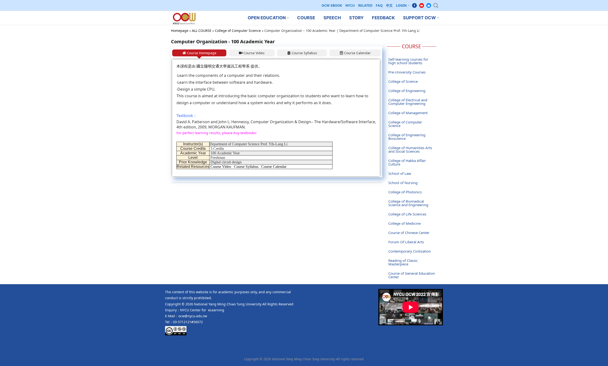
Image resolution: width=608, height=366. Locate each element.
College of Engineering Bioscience (406, 136)
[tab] (199, 52)
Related (365, 5)
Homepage (179, 30)
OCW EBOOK (332, 5)
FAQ (379, 5)
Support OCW (419, 17)
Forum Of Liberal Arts (406, 241)
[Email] (428, 5)
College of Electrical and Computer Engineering (407, 102)
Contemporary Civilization (409, 251)
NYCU (350, 5)
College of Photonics (405, 192)
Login (401, 5)
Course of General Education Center (411, 275)
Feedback (383, 17)
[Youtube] (421, 5)
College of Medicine (404, 223)
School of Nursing (403, 182)
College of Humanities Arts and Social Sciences (410, 149)
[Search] (435, 5)
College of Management (408, 112)
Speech (332, 17)
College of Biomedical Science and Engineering (408, 203)
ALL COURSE (201, 30)
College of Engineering (406, 90)
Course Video (220, 167)
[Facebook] (414, 5)
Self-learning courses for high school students (408, 61)
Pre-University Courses (407, 72)
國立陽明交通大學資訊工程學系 (223, 66)
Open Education (267, 17)
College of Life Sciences (407, 214)
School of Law (399, 173)
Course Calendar (273, 167)
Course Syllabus (246, 167)
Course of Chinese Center (408, 232)
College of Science (403, 81)
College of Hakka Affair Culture (407, 162)
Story (356, 17)
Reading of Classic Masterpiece (403, 262)
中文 (389, 5)
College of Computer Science (238, 30)
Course (306, 17)
